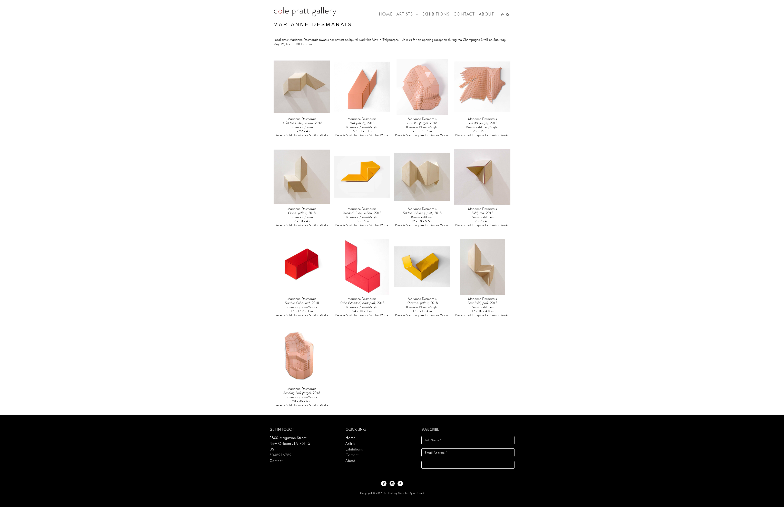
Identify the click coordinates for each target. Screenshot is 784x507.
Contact (276, 460)
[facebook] (400, 483)
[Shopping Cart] (502, 15)
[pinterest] (383, 483)
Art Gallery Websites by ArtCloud (404, 493)
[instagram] (392, 483)
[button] (407, 14)
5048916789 (281, 455)
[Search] (507, 15)
